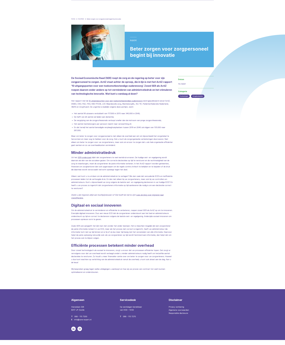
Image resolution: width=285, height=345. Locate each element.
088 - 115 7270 (129, 316)
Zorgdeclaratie (198, 96)
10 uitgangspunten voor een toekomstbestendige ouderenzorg (115, 101)
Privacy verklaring (176, 307)
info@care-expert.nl (82, 319)
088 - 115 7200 (80, 316)
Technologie (184, 96)
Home (73, 19)
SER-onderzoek (84, 157)
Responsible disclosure (178, 313)
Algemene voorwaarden (179, 310)
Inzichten (81, 19)
